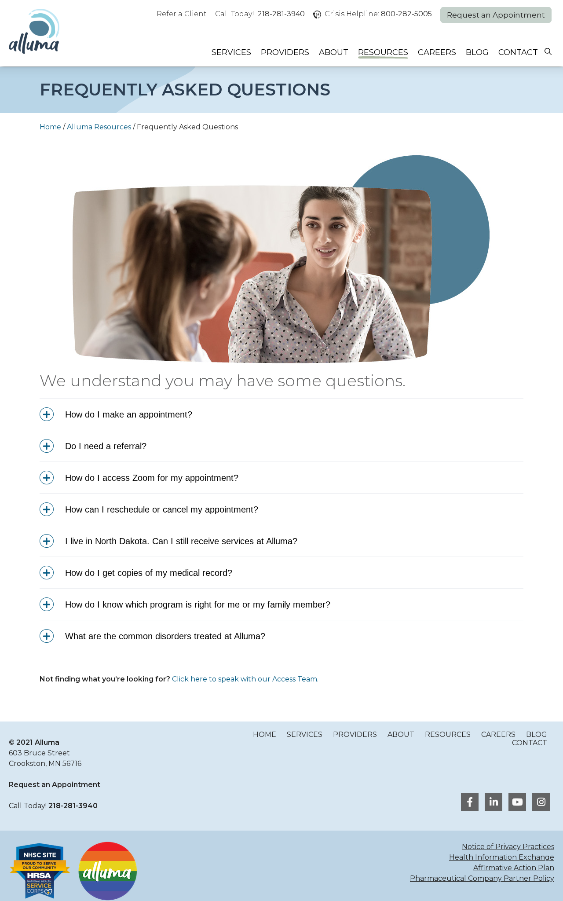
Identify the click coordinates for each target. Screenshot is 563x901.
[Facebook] (468, 803)
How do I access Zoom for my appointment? (150, 478)
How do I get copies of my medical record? (147, 573)
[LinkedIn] (492, 803)
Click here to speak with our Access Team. (245, 679)
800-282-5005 (406, 14)
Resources (383, 52)
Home (50, 127)
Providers (285, 52)
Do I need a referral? (104, 446)
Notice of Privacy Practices (508, 846)
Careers (437, 52)
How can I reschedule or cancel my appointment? (160, 509)
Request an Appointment (496, 15)
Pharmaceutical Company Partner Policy (482, 878)
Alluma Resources (99, 127)
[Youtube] (516, 803)
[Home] (34, 32)
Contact (518, 52)
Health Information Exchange (501, 857)
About (333, 52)
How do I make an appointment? (127, 414)
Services (231, 52)
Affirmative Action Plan (513, 868)
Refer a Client (182, 14)
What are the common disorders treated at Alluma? (163, 636)
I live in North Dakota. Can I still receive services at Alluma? (179, 541)
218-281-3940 (281, 14)
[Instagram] (539, 803)
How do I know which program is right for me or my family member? (196, 604)
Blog (477, 52)
